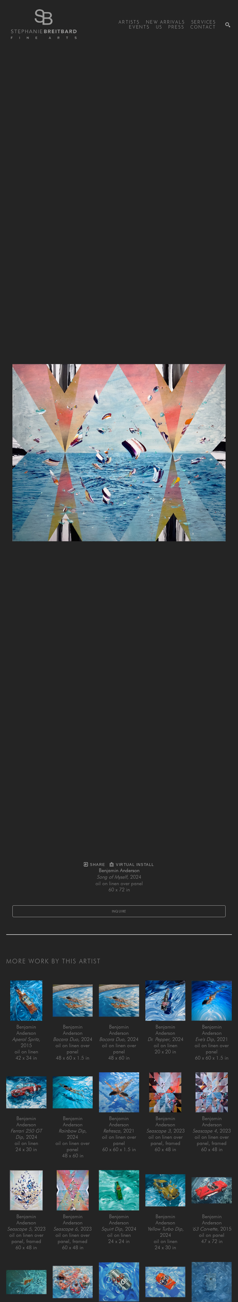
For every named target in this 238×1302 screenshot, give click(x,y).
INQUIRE (119, 911)
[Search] (227, 24)
